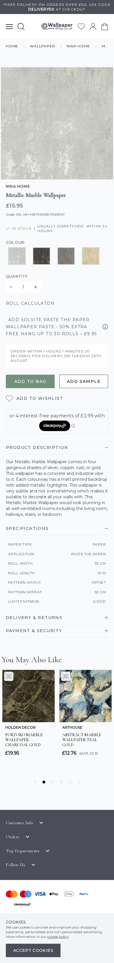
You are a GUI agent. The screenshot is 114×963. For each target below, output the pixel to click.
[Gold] (91, 256)
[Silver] (17, 256)
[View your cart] (104, 26)
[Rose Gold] (66, 256)
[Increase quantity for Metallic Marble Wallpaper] (35, 287)
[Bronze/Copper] (41, 256)
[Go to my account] (92, 26)
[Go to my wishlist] (81, 26)
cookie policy (58, 936)
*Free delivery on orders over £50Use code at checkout (57, 6)
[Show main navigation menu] (9, 26)
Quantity (17, 276)
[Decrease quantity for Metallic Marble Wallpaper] (11, 287)
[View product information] (105, 327)
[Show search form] (21, 26)
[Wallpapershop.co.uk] (57, 26)
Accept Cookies (33, 950)
